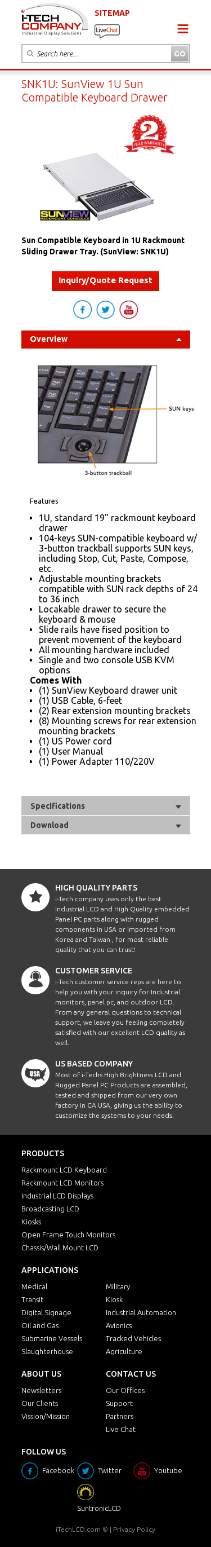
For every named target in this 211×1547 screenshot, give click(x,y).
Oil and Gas (40, 1325)
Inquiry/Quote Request (105, 280)
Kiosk (114, 1299)
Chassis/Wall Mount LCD (59, 1247)
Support (119, 1403)
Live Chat (121, 1429)
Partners (119, 1416)
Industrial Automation (141, 1312)
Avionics (119, 1325)
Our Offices (125, 1390)
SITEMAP (112, 12)
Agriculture (124, 1351)
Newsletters (41, 1390)
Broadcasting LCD (50, 1209)
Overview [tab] (49, 338)
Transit (32, 1299)
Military (118, 1286)
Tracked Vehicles (133, 1338)
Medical (34, 1286)
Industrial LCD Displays (57, 1196)
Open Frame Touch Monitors (68, 1235)
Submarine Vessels (51, 1338)
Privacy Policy (134, 1529)
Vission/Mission (45, 1416)
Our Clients (39, 1403)
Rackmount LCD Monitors (62, 1183)
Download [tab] (49, 825)
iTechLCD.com (78, 1529)
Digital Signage (46, 1312)
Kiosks (31, 1222)
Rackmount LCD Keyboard (64, 1170)
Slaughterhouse (47, 1351)
